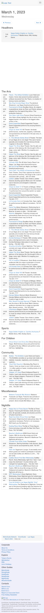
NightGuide (5, 578)
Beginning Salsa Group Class (18, 417)
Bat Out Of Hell (14, 166)
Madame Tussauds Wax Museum (20, 395)
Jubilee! (11, 179)
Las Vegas (31, 537)
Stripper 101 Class (15, 372)
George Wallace (14, 295)
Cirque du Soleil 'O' (15, 187)
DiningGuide (6, 572)
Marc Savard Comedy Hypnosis (19, 301)
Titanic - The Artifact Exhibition (19, 95)
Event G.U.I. (5, 591)
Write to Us (5, 589)
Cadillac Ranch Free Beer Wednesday (21, 458)
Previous (8, 23)
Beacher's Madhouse (16, 433)
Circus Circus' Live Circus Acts (19, 342)
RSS (3, 562)
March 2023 (9, 539)
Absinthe (12, 213)
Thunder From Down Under (18, 441)
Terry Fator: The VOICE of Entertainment (22, 170)
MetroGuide (5, 570)
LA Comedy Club (14, 201)
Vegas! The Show (14, 146)
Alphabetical (5, 560)
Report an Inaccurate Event (10, 593)
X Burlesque (13, 309)
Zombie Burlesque (15, 238)
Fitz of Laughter (14, 260)
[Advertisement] (22, 66)
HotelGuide (5, 574)
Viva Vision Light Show (16, 115)
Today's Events (6, 558)
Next (37, 23)
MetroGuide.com (14, 599)
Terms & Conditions (8, 550)
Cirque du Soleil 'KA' (15, 130)
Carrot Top (12, 207)
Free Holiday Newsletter (9, 595)
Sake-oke (12, 450)
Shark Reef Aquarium (16, 364)
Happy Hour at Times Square (18, 409)
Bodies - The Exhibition (16, 356)
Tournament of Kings (16, 107)
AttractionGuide (7, 580)
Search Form (6, 587)
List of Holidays (6, 564)
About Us (4, 548)
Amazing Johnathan (15, 246)
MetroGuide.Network (9, 537)
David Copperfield (15, 123)
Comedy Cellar (14, 162)
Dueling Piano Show (15, 426)
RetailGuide (5, 576)
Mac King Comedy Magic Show (19, 103)
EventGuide (22, 537)
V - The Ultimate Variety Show (18, 138)
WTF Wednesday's (15, 474)
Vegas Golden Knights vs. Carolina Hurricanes (24, 332)
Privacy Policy (6, 552)
